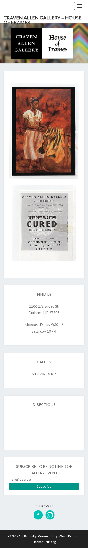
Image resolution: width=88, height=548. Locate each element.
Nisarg (51, 542)
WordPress (68, 536)
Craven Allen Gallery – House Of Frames (42, 19)
